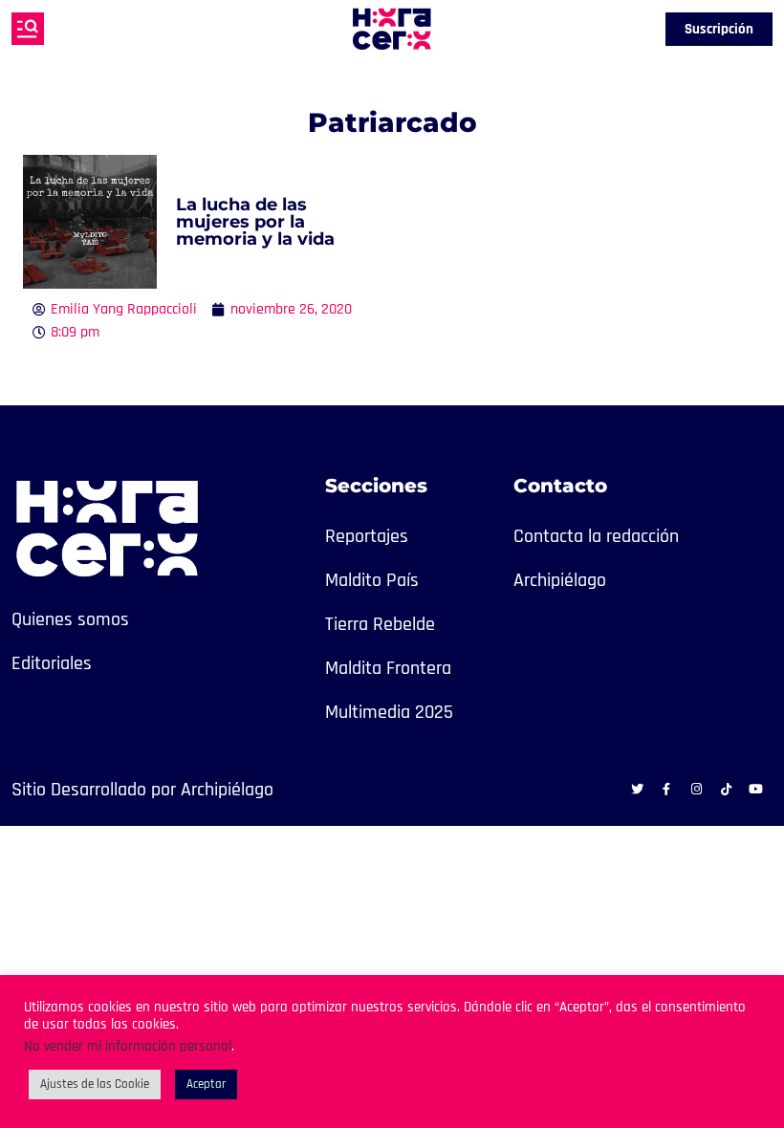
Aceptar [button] (206, 1084)
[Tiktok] (725, 788)
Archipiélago (559, 580)
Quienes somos (70, 619)
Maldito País (372, 580)
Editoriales (51, 663)
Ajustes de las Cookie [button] (94, 1084)
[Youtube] (755, 788)
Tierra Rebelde (380, 624)
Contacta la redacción (596, 536)
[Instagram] (696, 788)
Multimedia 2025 (389, 712)
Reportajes (366, 536)
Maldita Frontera (388, 668)
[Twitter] (636, 788)
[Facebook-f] (666, 788)
